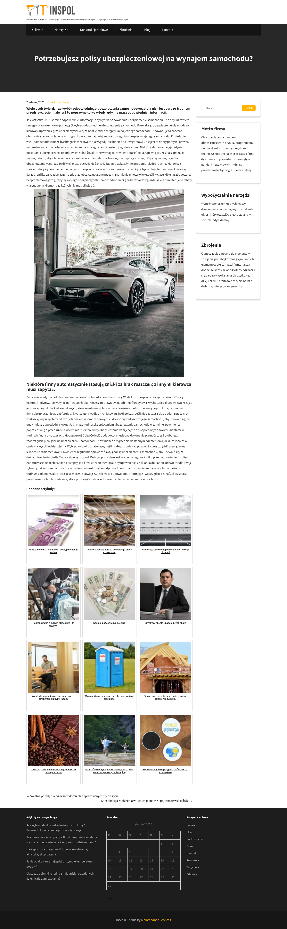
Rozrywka (192, 860)
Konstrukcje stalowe (94, 30)
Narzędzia (61, 30)
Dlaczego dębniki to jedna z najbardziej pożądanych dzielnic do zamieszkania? (60, 876)
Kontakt (167, 30)
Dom (189, 846)
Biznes (190, 825)
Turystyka (192, 867)
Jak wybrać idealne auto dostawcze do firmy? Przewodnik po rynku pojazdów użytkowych (55, 827)
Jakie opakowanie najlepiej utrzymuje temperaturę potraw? (59, 864)
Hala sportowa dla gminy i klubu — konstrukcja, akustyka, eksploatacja (57, 851)
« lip (109, 898)
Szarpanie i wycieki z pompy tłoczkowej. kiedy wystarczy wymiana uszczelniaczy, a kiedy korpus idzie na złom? (62, 839)
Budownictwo (195, 839)
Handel (191, 853)
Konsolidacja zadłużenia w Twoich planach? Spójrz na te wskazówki (146, 801)
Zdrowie (191, 874)
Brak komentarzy (59, 102)
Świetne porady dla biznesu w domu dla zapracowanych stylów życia (72, 796)
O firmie (37, 30)
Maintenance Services (156, 920)
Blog (147, 30)
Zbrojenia (126, 30)
